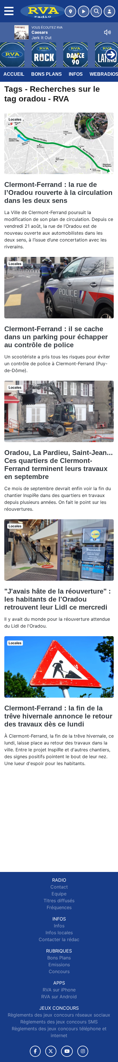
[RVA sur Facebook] (35, 1051)
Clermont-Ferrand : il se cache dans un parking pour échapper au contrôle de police (56, 337)
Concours (59, 971)
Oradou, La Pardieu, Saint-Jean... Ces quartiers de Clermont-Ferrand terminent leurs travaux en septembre (58, 464)
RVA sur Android (59, 996)
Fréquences (59, 907)
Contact (59, 887)
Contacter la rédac (59, 939)
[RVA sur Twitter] (50, 1051)
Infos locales (59, 932)
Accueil (13, 74)
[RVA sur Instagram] (82, 1051)
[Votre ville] (70, 11)
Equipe (59, 894)
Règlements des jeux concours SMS (59, 1022)
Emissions (59, 964)
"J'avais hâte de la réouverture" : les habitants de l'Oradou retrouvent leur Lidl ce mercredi (57, 599)
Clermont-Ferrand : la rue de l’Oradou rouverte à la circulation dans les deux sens (58, 192)
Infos (76, 74)
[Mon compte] (109, 11)
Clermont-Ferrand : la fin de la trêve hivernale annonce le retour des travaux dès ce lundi (58, 716)
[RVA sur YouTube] (67, 1051)
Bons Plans (46, 74)
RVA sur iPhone (59, 990)
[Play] (7, 50)
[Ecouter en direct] (83, 11)
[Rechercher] (96, 11)
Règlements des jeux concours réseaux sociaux (59, 1015)
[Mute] (107, 32)
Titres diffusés (59, 900)
